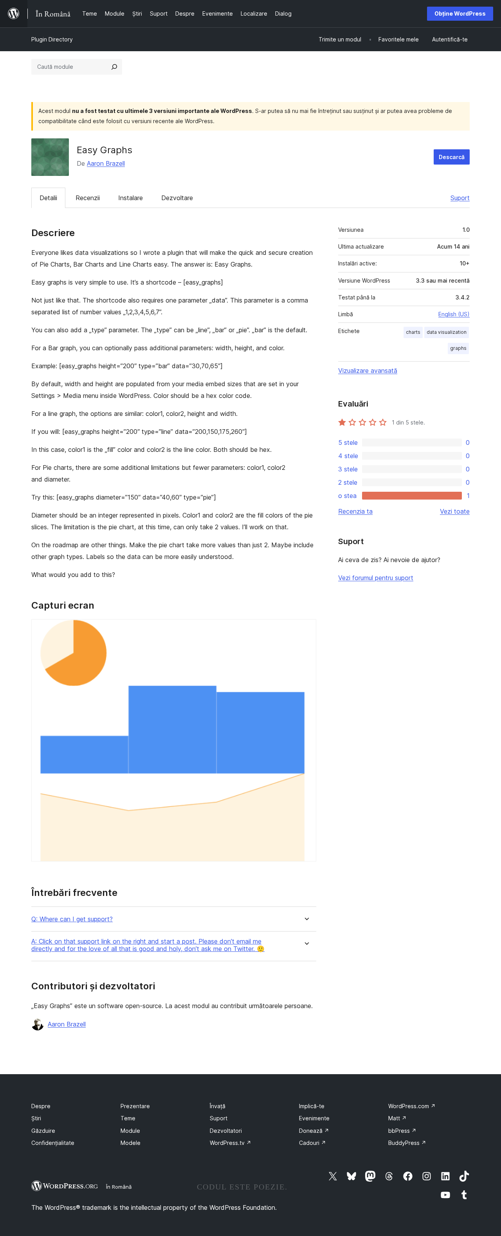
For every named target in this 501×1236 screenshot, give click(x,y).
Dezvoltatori (226, 1130)
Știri (36, 1118)
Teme (128, 1118)
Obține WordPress (460, 13)
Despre (40, 1106)
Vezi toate (455, 511)
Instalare (130, 198)
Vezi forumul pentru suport (375, 578)
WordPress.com (412, 1106)
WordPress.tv (230, 1142)
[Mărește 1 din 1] (306, 630)
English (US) (454, 314)
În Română (119, 1187)
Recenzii (88, 198)
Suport (460, 198)
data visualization (447, 332)
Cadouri (312, 1142)
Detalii (48, 198)
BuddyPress (407, 1142)
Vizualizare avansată (367, 370)
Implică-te (311, 1106)
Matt (397, 1118)
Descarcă (452, 157)
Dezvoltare (177, 198)
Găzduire (43, 1130)
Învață (217, 1106)
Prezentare (135, 1106)
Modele (131, 1142)
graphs (458, 348)
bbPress (402, 1130)
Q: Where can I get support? (72, 919)
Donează (314, 1130)
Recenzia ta (355, 511)
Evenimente (314, 1118)
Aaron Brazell (106, 163)
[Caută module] (114, 67)
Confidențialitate (52, 1142)
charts (413, 332)
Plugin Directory (52, 39)
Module (130, 1130)
